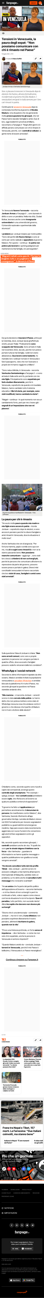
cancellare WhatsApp (23, 681)
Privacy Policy (27, 1189)
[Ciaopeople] (22, 1292)
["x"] (19, 1169)
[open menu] (2, 3)
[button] (40, 59)
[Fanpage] (22, 1232)
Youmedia (5, 1189)
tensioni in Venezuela (22, 107)
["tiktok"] (4, 1169)
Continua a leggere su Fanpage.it (22, 959)
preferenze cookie (8, 1196)
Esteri (3, 1034)
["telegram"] (29, 1169)
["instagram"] (9, 1169)
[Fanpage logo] (12, 3)
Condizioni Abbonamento (21, 1193)
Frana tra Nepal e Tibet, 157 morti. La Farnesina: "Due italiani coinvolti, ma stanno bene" (22, 1131)
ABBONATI (33, 3)
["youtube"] (14, 1169)
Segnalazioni (15, 1189)
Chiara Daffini (17, 59)
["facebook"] (24, 1169)
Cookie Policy (6, 1193)
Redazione (36, 1193)
